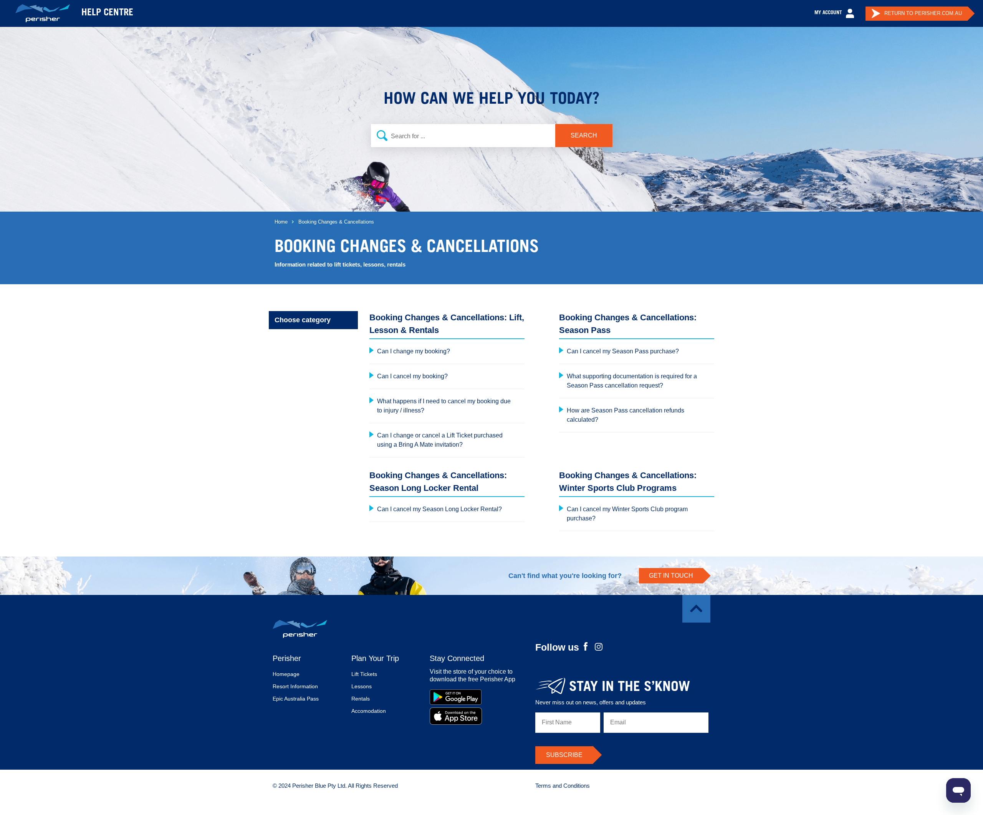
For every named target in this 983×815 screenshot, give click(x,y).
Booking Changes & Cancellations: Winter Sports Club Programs (628, 481)
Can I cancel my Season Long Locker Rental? (439, 509)
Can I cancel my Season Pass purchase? (623, 351)
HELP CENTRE (107, 13)
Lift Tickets (364, 674)
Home (281, 222)
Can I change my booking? (413, 351)
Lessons (361, 686)
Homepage (286, 674)
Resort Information (295, 686)
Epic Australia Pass (296, 699)
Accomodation (368, 711)
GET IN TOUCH (671, 575)
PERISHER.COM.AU (923, 13)
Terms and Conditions (562, 785)
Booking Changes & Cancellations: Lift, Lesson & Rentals (446, 324)
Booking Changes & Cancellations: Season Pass (628, 324)
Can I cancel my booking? (412, 376)
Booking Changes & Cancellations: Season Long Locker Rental (438, 481)
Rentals (360, 699)
